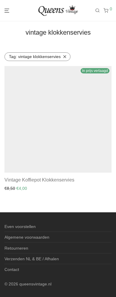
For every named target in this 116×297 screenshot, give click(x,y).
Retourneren (16, 248)
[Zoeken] (99, 10)
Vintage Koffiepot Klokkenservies (39, 179)
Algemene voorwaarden (26, 237)
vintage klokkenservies (35, 56)
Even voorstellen (20, 226)
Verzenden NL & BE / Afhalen (31, 258)
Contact (11, 269)
